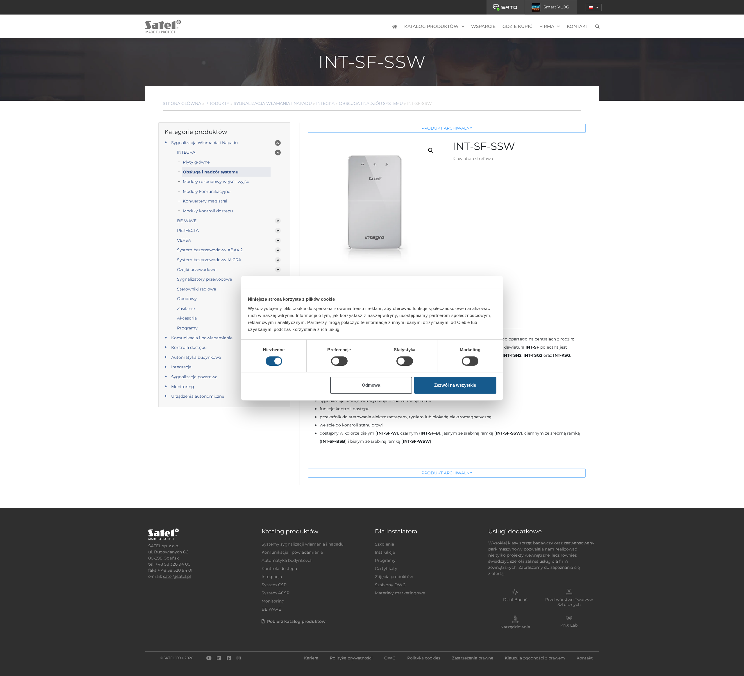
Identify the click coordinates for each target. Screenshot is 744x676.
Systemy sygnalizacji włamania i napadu (303, 544)
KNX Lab (568, 625)
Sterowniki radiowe (196, 289)
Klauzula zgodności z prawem (535, 658)
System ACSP (275, 593)
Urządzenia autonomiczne (197, 396)
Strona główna (182, 103)
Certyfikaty (386, 568)
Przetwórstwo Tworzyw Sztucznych (569, 602)
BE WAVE (186, 220)
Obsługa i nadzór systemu (371, 103)
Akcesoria (187, 318)
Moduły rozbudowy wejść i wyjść (216, 181)
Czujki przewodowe (196, 269)
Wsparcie (483, 26)
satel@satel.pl (177, 576)
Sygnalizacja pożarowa (194, 376)
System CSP (274, 584)
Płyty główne (196, 162)
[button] (594, 7)
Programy (187, 328)
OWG (390, 658)
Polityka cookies (423, 658)
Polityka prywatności (351, 658)
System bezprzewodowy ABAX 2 (210, 249)
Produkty (217, 103)
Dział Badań (515, 599)
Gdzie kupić (517, 26)
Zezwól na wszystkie (455, 385)
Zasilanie (186, 308)
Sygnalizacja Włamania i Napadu (273, 103)
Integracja (181, 367)
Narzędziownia (515, 627)
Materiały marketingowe (400, 593)
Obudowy (187, 298)
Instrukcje (385, 552)
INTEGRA (325, 103)
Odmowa (371, 385)
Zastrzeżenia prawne (472, 658)
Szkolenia (384, 544)
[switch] (339, 361)
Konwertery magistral (205, 201)
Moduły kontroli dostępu (208, 211)
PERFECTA (188, 230)
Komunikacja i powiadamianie (202, 337)
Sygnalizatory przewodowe (204, 279)
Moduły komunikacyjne (206, 191)
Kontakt (577, 26)
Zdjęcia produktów (394, 576)
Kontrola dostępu (189, 347)
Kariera (311, 658)
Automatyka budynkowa (196, 357)
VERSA (184, 240)
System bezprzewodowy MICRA (209, 259)
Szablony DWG (390, 584)
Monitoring (182, 386)
